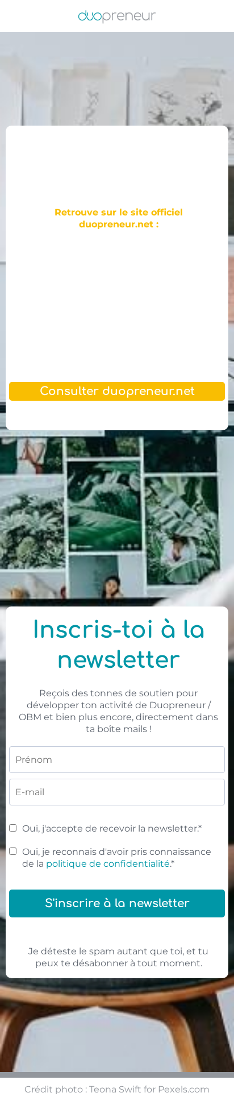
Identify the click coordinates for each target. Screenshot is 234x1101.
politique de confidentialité (108, 863)
